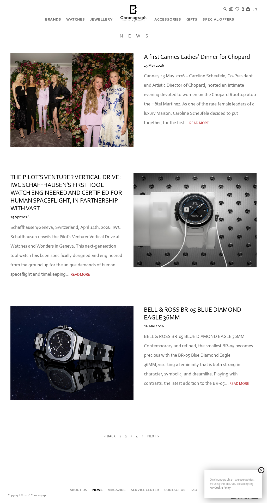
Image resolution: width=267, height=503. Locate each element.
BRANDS (53, 19)
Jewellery (101, 19)
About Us (78, 490)
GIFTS (192, 19)
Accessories (167, 19)
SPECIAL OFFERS (218, 19)
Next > (153, 436)
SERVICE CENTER (145, 490)
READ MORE (199, 123)
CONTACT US (174, 490)
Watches (75, 19)
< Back (109, 436)
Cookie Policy (222, 487)
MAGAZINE (117, 490)
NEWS (97, 490)
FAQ (194, 490)
